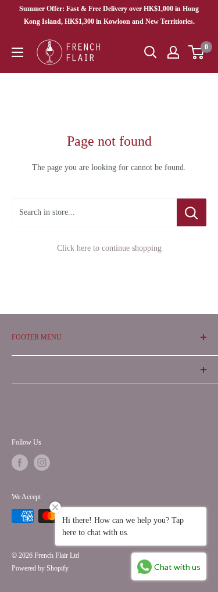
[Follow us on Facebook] (20, 462)
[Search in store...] (191, 212)
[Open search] (150, 52)
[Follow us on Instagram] (42, 462)
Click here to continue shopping (109, 248)
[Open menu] (17, 52)
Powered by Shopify (40, 568)
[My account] (173, 52)
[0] (197, 52)
